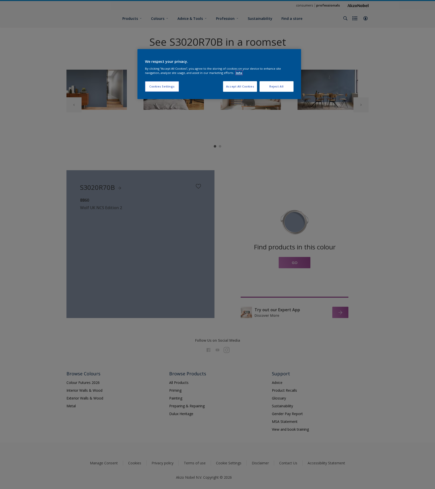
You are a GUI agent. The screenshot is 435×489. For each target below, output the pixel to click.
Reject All (276, 86)
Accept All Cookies (240, 86)
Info (239, 73)
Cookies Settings (162, 86)
